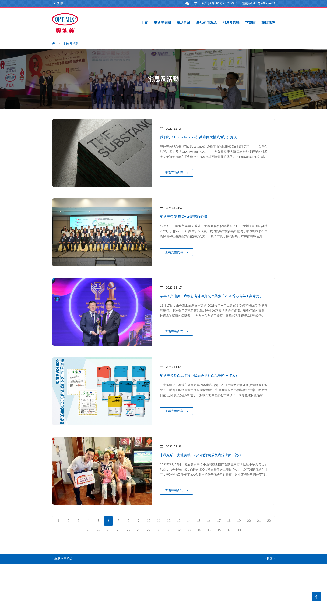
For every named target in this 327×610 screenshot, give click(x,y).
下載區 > (269, 558)
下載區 (250, 23)
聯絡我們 (268, 23)
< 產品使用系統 (62, 558)
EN (53, 3)
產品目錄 (183, 23)
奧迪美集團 (162, 23)
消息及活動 (231, 23)
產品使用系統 (206, 23)
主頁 (144, 23)
